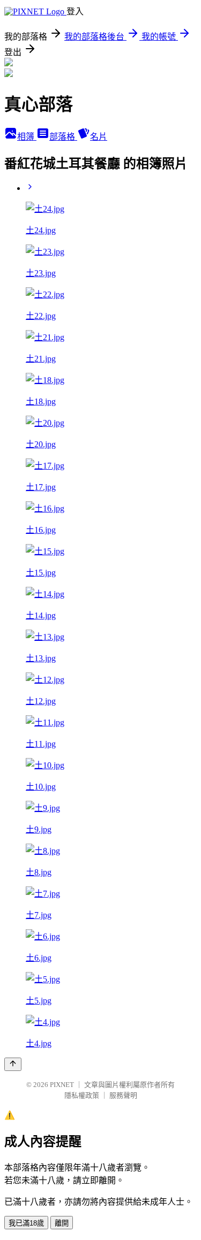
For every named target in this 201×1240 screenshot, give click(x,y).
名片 (98, 136)
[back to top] (12, 1064)
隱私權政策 (81, 1095)
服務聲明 (123, 1095)
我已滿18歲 (26, 1223)
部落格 (63, 136)
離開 (62, 1223)
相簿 (26, 136)
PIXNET (62, 1085)
